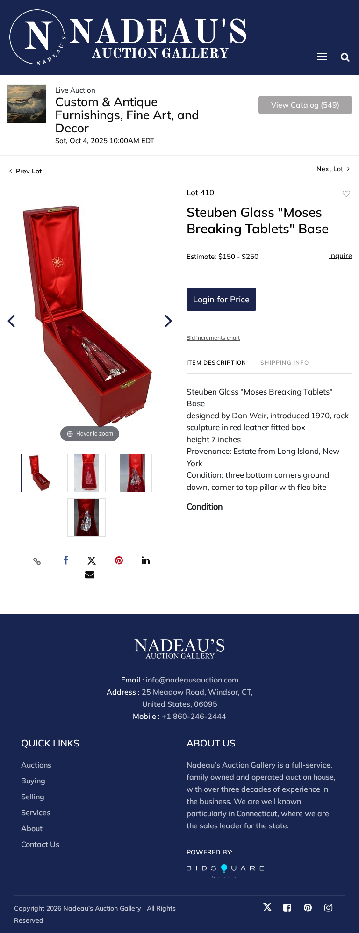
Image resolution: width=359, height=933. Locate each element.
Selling (32, 796)
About (32, 828)
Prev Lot (28, 171)
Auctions (36, 764)
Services (35, 812)
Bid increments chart (213, 337)
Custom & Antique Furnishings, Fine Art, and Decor (127, 115)
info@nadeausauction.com (192, 679)
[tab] (216, 366)
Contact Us (40, 844)
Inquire (340, 255)
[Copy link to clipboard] (37, 561)
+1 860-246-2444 (194, 716)
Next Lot (330, 169)
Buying (33, 780)
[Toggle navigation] (322, 56)
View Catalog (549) (305, 104)
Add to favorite (346, 194)
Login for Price (221, 299)
